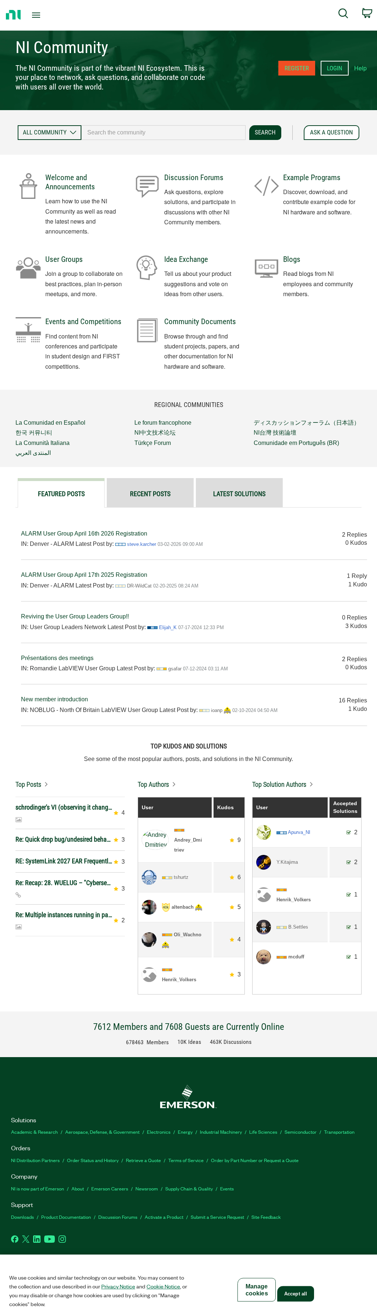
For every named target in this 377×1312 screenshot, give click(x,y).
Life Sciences (263, 1131)
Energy (185, 1131)
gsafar (175, 668)
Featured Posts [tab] (61, 494)
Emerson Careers (109, 1188)
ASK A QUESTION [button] (331, 132)
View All (70, 782)
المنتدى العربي (33, 453)
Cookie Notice (163, 1286)
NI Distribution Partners (35, 1160)
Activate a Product (164, 1216)
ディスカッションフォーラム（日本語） (307, 423)
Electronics (158, 1131)
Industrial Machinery (221, 1131)
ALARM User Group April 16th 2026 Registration (84, 533)
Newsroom (146, 1188)
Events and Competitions (83, 321)
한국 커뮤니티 (33, 432)
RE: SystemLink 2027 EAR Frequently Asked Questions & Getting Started (64, 861)
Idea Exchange (186, 259)
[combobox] (163, 132)
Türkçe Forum (152, 443)
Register (297, 68)
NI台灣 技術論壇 (275, 432)
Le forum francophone (162, 423)
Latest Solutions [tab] (239, 494)
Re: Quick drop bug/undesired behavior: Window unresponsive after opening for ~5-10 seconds (64, 839)
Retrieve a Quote (143, 1160)
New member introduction (54, 699)
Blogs (291, 259)
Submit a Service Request (217, 1216)
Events (227, 1188)
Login (334, 68)
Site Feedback (266, 1216)
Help (360, 68)
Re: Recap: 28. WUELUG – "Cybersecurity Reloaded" (64, 883)
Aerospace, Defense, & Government (102, 1131)
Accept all (295, 1294)
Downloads (22, 1216)
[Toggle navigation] (49, 15)
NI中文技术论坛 (155, 432)
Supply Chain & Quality (189, 1188)
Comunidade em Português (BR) (296, 443)
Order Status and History (93, 1160)
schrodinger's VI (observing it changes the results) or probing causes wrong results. (64, 807)
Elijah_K (168, 627)
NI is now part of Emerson (37, 1188)
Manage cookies (257, 1290)
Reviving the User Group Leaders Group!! (75, 616)
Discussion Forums (193, 177)
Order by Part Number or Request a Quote (255, 1160)
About (77, 1188)
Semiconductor (301, 1131)
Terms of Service (186, 1160)
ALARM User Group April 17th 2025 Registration (84, 575)
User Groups (64, 259)
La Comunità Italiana (42, 443)
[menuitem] (343, 15)
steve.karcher (141, 544)
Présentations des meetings (57, 658)
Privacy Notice (118, 1286)
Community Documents (200, 321)
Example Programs (312, 177)
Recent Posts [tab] (150, 494)
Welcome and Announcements (70, 182)
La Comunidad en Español (50, 423)
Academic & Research (34, 1131)
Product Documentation (66, 1216)
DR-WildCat (139, 586)
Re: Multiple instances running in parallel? (64, 915)
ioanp (216, 710)
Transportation (339, 1131)
